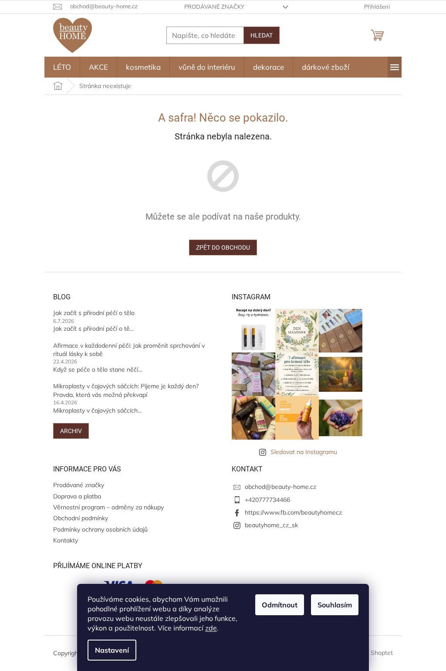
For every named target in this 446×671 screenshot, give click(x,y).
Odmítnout (279, 604)
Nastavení (112, 650)
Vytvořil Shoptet (370, 653)
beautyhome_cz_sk (271, 525)
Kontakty (65, 540)
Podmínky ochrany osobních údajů (100, 529)
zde (211, 628)
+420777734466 (267, 500)
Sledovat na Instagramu (303, 452)
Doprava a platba (77, 496)
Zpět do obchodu (223, 247)
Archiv (71, 430)
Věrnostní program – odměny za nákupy (108, 507)
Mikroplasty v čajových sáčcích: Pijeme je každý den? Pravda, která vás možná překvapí (126, 390)
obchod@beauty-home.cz (280, 487)
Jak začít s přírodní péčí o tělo (94, 313)
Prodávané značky (214, 6)
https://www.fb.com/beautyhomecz (293, 512)
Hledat (261, 35)
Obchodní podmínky (80, 518)
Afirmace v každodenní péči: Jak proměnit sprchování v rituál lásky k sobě (129, 350)
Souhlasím (335, 604)
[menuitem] (62, 67)
